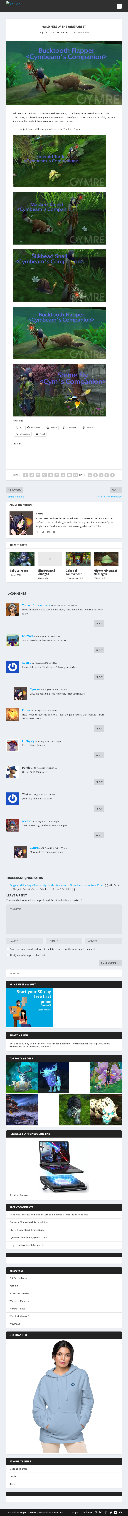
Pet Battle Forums (19, 1278)
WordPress (57, 1512)
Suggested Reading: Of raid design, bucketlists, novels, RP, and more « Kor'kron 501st (56, 885)
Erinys (26, 710)
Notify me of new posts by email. (28, 955)
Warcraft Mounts (19, 1301)
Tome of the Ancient (36, 605)
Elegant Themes (18, 1468)
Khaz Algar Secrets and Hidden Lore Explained (35, 1214)
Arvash (26, 821)
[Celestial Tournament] (78, 559)
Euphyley (28, 741)
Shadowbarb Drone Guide (34, 1222)
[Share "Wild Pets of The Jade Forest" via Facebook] (25, 475)
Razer (13, 1483)
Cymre (39, 513)
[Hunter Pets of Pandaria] (74, 1110)
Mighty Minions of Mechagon (105, 572)
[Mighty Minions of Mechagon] (106, 559)
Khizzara (28, 636)
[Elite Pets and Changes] (50, 559)
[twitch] (96, 1512)
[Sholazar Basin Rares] (106, 1110)
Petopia (14, 1285)
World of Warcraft (20, 1316)
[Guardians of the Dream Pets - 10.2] (106, 1078)
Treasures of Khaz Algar (76, 1214)
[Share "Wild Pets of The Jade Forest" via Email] (69, 475)
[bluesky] (100, 1512)
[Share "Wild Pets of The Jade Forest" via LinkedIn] (50, 475)
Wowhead (15, 1323)
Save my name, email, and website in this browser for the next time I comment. (52, 949)
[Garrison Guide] (22, 1110)
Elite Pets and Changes (46, 572)
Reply (99, 623)
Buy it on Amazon (19, 1195)
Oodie (13, 1476)
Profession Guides (19, 1293)
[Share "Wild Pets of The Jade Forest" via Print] (75, 475)
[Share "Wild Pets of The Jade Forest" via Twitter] (32, 475)
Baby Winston (19, 571)
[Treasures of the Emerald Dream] (22, 1078)
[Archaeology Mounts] (53, 1078)
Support (75, 1512)
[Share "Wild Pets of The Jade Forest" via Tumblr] (38, 475)
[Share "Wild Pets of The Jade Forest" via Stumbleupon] (63, 475)
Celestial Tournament (74, 572)
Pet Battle (62, 32)
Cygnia (26, 662)
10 (72, 32)
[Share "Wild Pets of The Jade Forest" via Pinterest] (44, 475)
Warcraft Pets (17, 1308)
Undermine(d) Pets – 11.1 (33, 1237)
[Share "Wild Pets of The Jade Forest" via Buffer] (57, 475)
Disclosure (87, 1512)
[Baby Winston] (22, 559)
